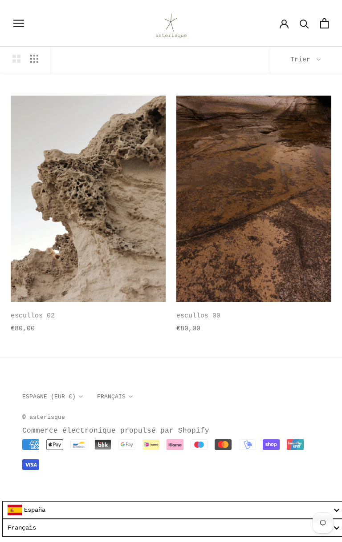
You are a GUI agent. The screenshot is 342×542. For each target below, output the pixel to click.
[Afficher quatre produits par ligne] (34, 59)
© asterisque (43, 417)
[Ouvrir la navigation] (18, 23)
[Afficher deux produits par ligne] (16, 59)
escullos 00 (198, 316)
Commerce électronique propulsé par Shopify (115, 431)
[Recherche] (304, 23)
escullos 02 (33, 316)
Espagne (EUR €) (49, 396)
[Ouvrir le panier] (324, 23)
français (111, 396)
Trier (302, 60)
